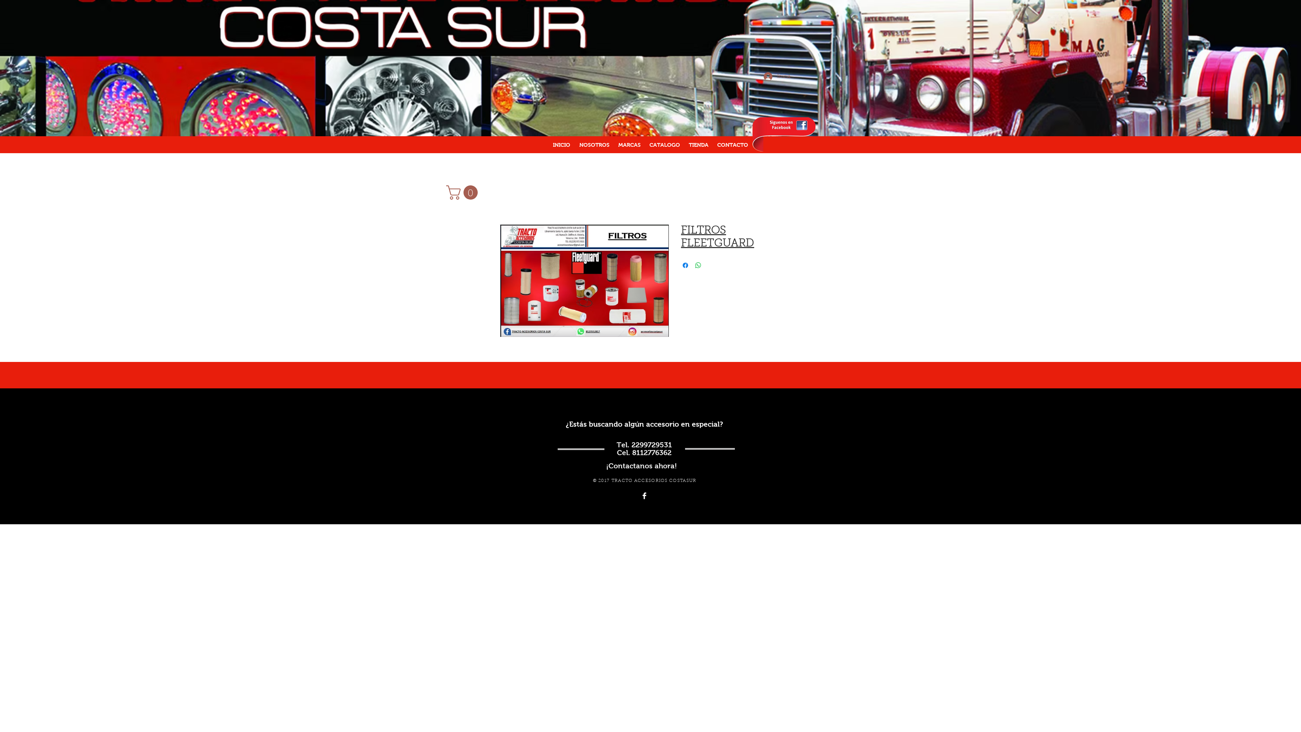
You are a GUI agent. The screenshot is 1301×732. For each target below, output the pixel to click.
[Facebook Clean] (644, 495)
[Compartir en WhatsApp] (698, 265)
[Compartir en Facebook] (685, 265)
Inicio (507, 200)
